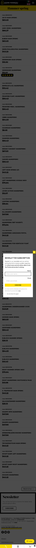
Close (34, 252)
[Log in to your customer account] (18, 546)
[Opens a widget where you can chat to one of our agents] (29, 541)
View (19, 290)
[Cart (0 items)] (30, 546)
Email (29, 278)
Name (29, 270)
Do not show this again (13, 293)
